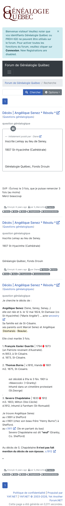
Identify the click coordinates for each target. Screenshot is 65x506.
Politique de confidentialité (29, 492)
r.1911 (9, 428)
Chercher (34, 92)
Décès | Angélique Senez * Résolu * (29, 113)
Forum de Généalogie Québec (27, 65)
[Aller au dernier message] (58, 113)
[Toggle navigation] (9, 72)
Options (53, 92)
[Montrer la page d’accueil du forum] (32, 14)
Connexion (12, 50)
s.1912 (49, 451)
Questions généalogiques (18, 116)
